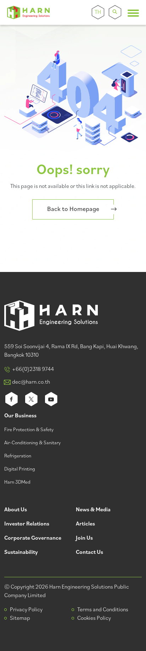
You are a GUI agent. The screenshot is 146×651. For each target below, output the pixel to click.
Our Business (20, 416)
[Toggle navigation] (133, 13)
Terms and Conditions (102, 609)
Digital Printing (19, 469)
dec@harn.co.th (31, 382)
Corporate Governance (32, 538)
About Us (15, 510)
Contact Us (89, 552)
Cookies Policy (94, 618)
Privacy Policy (26, 609)
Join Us (84, 538)
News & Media (93, 510)
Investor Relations (26, 524)
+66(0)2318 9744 (33, 369)
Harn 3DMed (17, 482)
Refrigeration (17, 456)
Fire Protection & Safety (29, 430)
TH (98, 12)
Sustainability (21, 552)
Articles (85, 524)
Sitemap (20, 618)
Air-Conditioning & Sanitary (32, 443)
